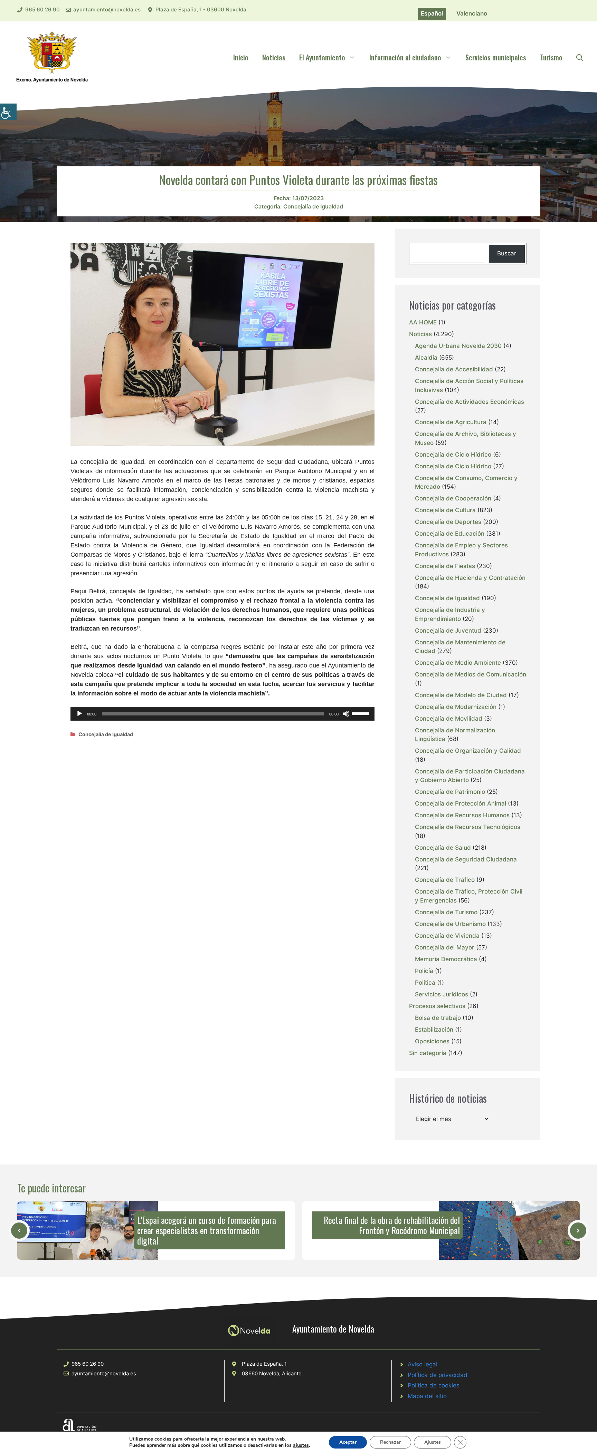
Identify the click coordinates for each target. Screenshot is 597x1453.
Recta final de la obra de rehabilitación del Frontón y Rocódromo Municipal (392, 1225)
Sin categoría (427, 1053)
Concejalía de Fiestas (445, 566)
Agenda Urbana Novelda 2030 (458, 345)
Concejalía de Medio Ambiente (458, 662)
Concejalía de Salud (443, 847)
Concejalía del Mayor (444, 947)
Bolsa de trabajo (438, 1017)
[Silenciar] (346, 713)
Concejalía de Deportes (448, 521)
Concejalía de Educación (449, 533)
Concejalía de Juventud (448, 630)
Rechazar (390, 1442)
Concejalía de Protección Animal (460, 803)
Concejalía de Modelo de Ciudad (461, 695)
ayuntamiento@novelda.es (107, 9)
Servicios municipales (495, 57)
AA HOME (423, 322)
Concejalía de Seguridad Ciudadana (466, 859)
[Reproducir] (79, 713)
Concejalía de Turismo (446, 912)
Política (425, 982)
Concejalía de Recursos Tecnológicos (467, 826)
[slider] (361, 713)
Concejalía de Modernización (455, 706)
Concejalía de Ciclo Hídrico (453, 454)
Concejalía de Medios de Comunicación (470, 674)
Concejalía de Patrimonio (450, 791)
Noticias (273, 57)
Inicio (240, 57)
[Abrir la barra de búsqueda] (579, 57)
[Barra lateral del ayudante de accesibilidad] (8, 112)
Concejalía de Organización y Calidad (468, 750)
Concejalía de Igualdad (313, 206)
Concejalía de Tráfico (445, 879)
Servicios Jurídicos (441, 994)
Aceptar (348, 1442)
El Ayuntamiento (322, 57)
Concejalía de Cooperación (453, 498)
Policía (424, 970)
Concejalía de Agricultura (450, 422)
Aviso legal (422, 1364)
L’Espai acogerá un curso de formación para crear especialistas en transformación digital (206, 1230)
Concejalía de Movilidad (448, 718)
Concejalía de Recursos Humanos (462, 815)
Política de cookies (433, 1385)
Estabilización (434, 1029)
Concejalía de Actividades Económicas (469, 401)
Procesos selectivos (437, 1006)
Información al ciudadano (405, 57)
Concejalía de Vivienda (447, 935)
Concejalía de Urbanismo (450, 923)
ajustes (301, 1445)
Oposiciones (432, 1041)
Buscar (506, 253)
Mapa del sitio (427, 1396)
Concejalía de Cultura (445, 510)
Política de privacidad (437, 1375)
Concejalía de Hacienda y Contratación (470, 577)
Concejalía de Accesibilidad (454, 369)
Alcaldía (426, 357)
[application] (222, 714)
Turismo (551, 57)
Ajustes (432, 1442)
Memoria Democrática (446, 959)
